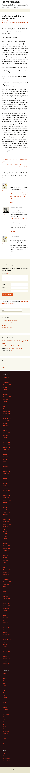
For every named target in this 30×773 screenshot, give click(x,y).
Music (4, 712)
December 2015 (6, 411)
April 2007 (5, 622)
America (5, 676)
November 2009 (6, 548)
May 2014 (5, 437)
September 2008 (7, 581)
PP (3, 721)
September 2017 (7, 384)
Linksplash (5, 709)
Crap (4, 690)
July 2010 (5, 529)
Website (4, 291)
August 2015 (6, 420)
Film (4, 692)
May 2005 (5, 661)
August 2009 (6, 555)
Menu (3, 10)
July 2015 (5, 423)
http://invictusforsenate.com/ (19, 218)
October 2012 (6, 473)
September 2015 (7, 418)
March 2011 (5, 509)
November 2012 (6, 471)
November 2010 (6, 519)
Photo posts (6, 714)
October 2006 (6, 637)
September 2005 (7, 658)
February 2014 (6, 442)
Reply (12, 202)
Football (5, 697)
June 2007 (5, 618)
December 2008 (6, 574)
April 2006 (5, 649)
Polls (4, 719)
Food (4, 695)
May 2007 (5, 620)
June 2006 (5, 644)
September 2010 (7, 524)
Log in (4, 753)
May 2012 (5, 483)
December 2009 (6, 545)
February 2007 (6, 627)
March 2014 (5, 440)
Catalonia (14, 20)
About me (13, 350)
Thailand (5, 738)
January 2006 (6, 654)
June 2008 (5, 589)
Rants (4, 726)
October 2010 (6, 521)
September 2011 (7, 500)
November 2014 (6, 433)
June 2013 (5, 457)
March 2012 (5, 488)
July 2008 (5, 586)
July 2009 (5, 557)
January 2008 (6, 601)
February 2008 (6, 598)
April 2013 (5, 461)
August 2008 (6, 584)
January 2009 (6, 572)
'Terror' (4, 673)
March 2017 (5, 389)
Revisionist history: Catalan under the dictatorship (17, 165)
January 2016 (6, 408)
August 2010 (6, 526)
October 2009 (6, 550)
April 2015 (5, 428)
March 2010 (5, 538)
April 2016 (5, 404)
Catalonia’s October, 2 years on (9, 323)
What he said (4, 325)
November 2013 (6, 447)
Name (3, 284)
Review (4, 729)
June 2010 (5, 531)
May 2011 (5, 507)
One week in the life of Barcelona (9, 320)
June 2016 (5, 399)
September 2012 (7, 476)
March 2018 (5, 380)
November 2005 (6, 656)
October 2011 (6, 497)
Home (4, 702)
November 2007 (6, 606)
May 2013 (5, 459)
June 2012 (5, 481)
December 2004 (6, 663)
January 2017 (6, 394)
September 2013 (7, 452)
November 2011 (6, 495)
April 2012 (5, 485)
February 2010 (6, 541)
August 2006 (6, 642)
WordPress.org (6, 760)
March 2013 (5, 464)
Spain (4, 736)
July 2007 (5, 615)
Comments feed (7, 758)
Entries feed (6, 755)
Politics (18, 20)
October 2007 (6, 608)
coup (4, 688)
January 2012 (6, 493)
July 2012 (5, 478)
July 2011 (5, 502)
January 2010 (6, 543)
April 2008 (5, 593)
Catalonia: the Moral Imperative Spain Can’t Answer (13, 330)
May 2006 (5, 646)
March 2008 (5, 596)
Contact (3, 367)
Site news (5, 733)
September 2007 (7, 610)
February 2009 (6, 569)
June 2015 (5, 425)
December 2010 (6, 517)
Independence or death (7, 327)
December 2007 (6, 603)
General (5, 700)
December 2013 (6, 445)
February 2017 (6, 392)
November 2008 (6, 577)
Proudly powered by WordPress (9, 770)
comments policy (7, 365)
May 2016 (5, 401)
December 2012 (6, 469)
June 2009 (5, 560)
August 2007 (6, 613)
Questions (5, 724)
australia (5, 678)
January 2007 (6, 630)
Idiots (7, 22)
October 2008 (6, 579)
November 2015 (6, 413)
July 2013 (5, 454)
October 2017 (6, 382)
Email (3, 287)
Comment (5, 273)
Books (4, 680)
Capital (4, 683)
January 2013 (6, 466)
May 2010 (5, 533)
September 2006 (7, 639)
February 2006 (6, 651)
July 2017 (5, 387)
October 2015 (6, 416)
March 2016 (5, 406)
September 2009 (7, 553)
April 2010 (5, 536)
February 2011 (6, 512)
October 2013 (6, 449)
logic (10, 22)
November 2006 (6, 634)
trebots (3, 190)
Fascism (3, 22)
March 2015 (5, 430)
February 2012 (6, 490)
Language (5, 707)
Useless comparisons (20, 22)
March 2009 (5, 567)
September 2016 (7, 396)
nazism (13, 22)
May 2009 (5, 562)
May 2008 (5, 591)
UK (3, 743)
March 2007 (5, 625)
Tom (4, 214)
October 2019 (6, 377)
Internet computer (7, 704)
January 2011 (6, 514)
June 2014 (5, 435)
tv (3, 741)
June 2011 (5, 505)
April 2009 (5, 565)
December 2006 (6, 632)
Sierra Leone (6, 731)
